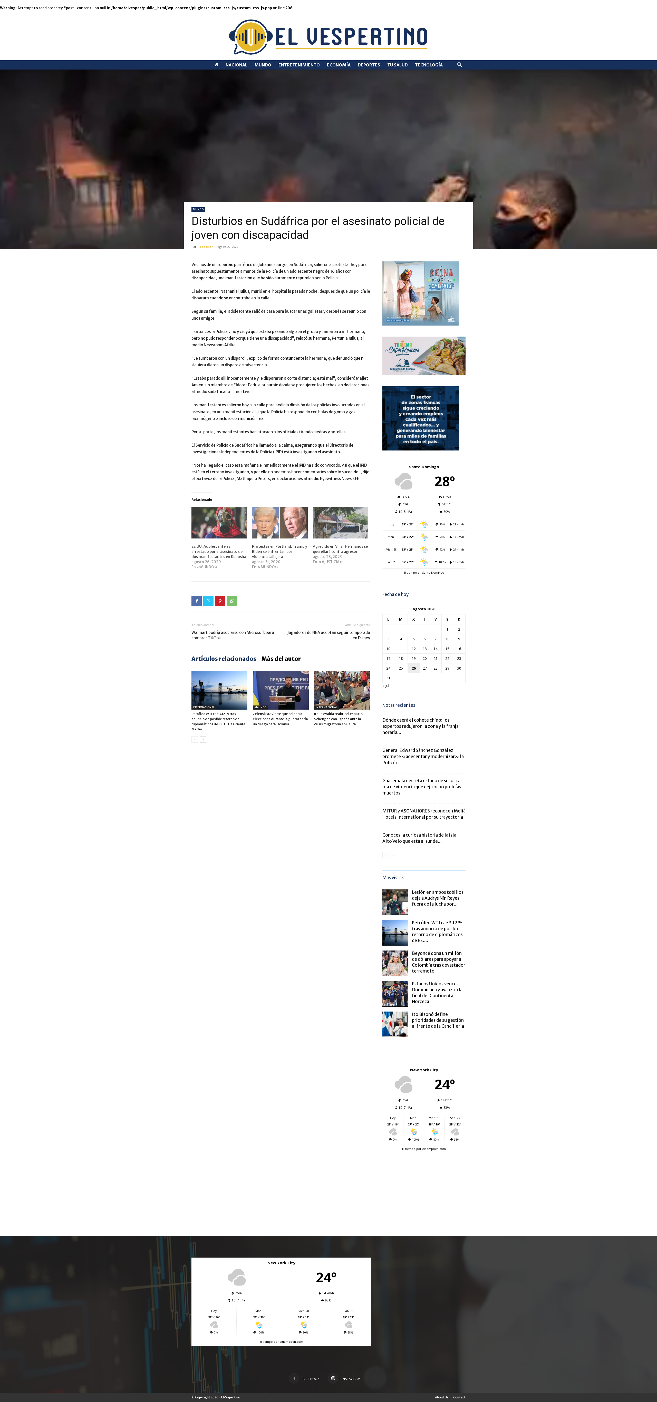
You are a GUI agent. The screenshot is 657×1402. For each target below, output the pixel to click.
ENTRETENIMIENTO (299, 64)
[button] (459, 65)
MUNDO (263, 64)
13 (425, 648)
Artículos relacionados (223, 659)
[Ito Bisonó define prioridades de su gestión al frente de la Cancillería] (395, 1024)
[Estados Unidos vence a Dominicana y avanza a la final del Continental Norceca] (395, 994)
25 (401, 668)
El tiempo (409, 1149)
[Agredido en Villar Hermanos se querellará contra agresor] (340, 522)
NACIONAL (236, 64)
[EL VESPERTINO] (328, 35)
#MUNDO (260, 707)
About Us (441, 1397)
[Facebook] (196, 601)
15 (447, 648)
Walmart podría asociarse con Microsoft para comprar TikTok (232, 635)
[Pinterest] (220, 601)
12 (414, 648)
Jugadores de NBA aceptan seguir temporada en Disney (328, 635)
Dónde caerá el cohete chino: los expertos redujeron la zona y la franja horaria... (420, 726)
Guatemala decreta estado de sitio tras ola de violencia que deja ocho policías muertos (422, 787)
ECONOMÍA (339, 64)
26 (414, 668)
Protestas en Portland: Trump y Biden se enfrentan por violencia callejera (279, 551)
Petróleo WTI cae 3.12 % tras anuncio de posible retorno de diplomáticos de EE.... (437, 931)
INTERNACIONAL (204, 707)
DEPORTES (369, 64)
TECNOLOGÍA (429, 64)
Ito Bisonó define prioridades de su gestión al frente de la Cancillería (438, 1020)
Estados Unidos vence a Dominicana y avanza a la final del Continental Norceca (437, 992)
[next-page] (203, 739)
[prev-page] (194, 739)
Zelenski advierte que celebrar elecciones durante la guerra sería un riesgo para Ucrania (280, 719)
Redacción (206, 247)
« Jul (385, 685)
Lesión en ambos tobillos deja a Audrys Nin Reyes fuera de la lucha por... (437, 898)
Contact (459, 1397)
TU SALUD (397, 64)
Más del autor (281, 659)
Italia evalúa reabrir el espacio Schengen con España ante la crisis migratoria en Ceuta (338, 719)
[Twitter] (208, 601)
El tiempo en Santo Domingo (424, 572)
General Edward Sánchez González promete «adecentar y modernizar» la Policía (423, 757)
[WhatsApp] (232, 601)
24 (388, 668)
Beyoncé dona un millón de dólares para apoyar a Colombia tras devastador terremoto (438, 962)
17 (388, 658)
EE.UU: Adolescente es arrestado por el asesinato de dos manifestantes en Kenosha (218, 551)
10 (388, 648)
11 (401, 648)
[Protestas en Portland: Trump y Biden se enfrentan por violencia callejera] (279, 522)
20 (425, 658)
